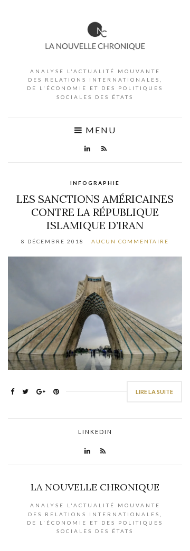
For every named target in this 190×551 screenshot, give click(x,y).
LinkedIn (95, 431)
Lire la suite (154, 391)
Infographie (95, 183)
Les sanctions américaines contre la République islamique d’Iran (95, 212)
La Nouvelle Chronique (95, 487)
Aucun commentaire (130, 241)
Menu (99, 130)
